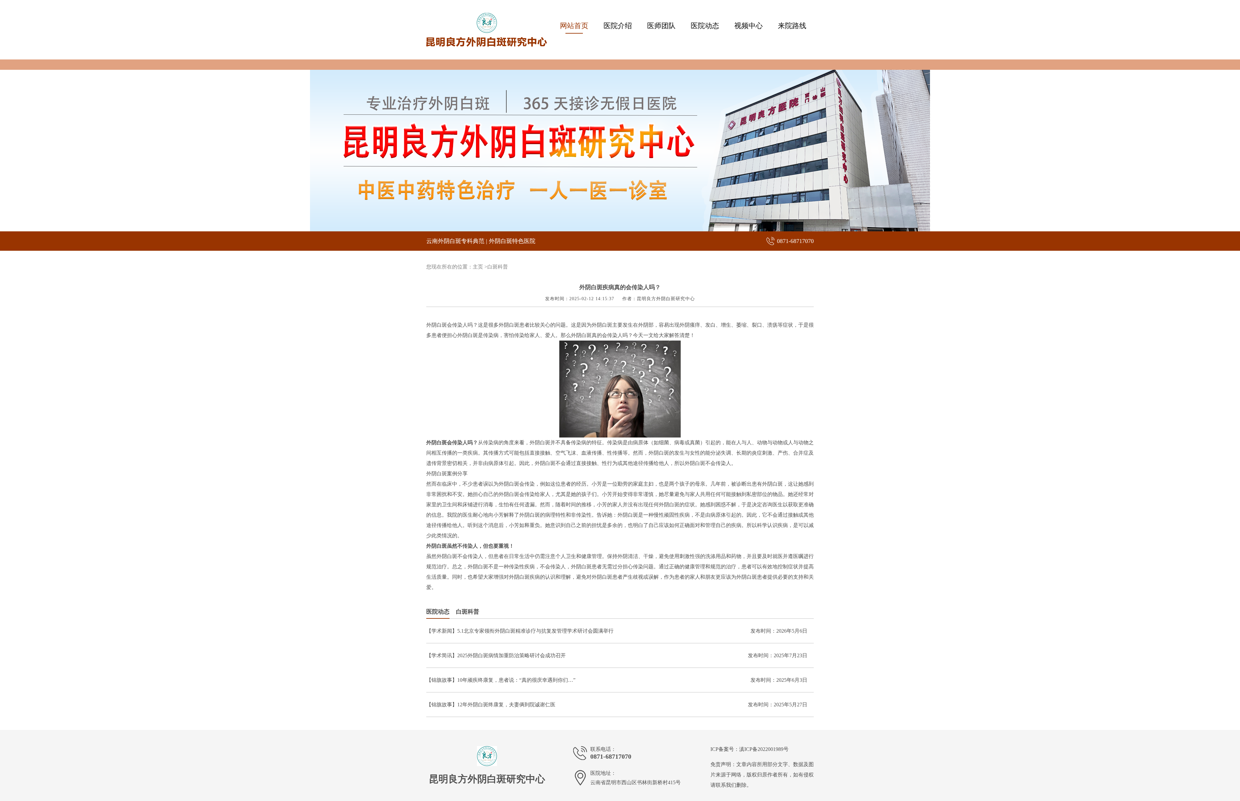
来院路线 (792, 26)
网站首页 (574, 26)
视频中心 (748, 26)
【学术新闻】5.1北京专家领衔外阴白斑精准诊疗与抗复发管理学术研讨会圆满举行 (520, 631)
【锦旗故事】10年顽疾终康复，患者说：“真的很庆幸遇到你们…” (500, 680)
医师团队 (661, 26)
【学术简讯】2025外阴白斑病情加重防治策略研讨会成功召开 (496, 655)
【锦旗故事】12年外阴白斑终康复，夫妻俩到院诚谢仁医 (490, 704)
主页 (478, 266)
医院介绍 (618, 26)
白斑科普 (497, 266)
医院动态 (705, 26)
